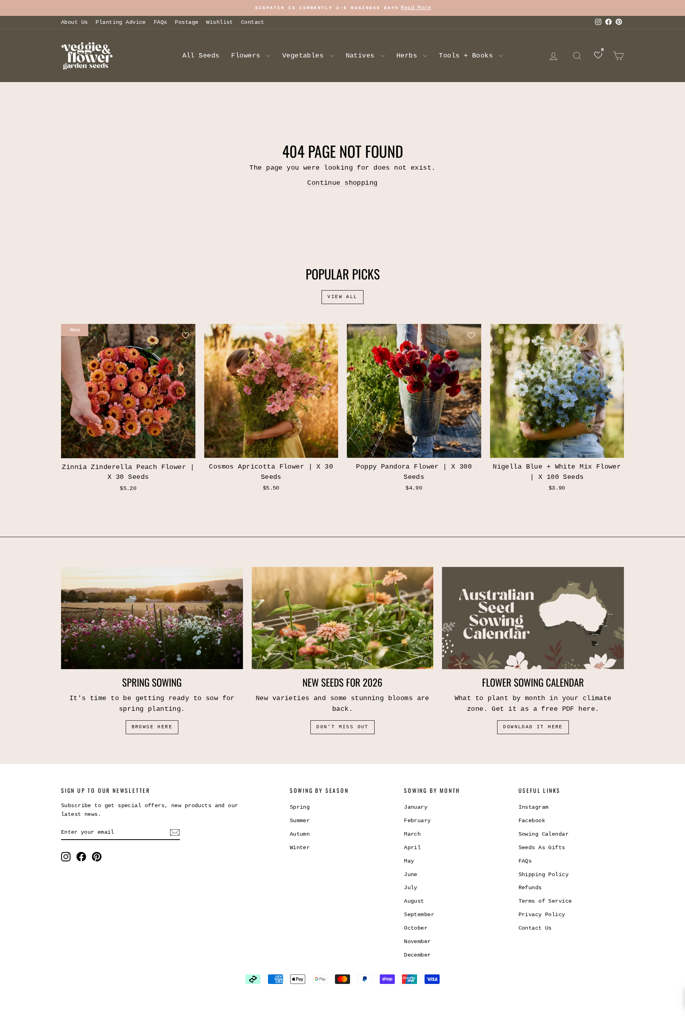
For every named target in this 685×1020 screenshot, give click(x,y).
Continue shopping (342, 183)
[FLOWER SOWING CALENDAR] (533, 618)
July (410, 887)
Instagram (534, 807)
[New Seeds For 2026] (343, 618)
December (417, 955)
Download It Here (533, 727)
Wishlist (219, 22)
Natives (362, 55)
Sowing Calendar (543, 834)
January (415, 807)
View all (342, 297)
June (410, 874)
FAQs (160, 22)
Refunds (530, 887)
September (419, 914)
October (415, 928)
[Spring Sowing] (152, 618)
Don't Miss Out (342, 727)
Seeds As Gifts (542, 847)
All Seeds (201, 55)
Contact (252, 22)
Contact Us (535, 928)
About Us (74, 22)
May (409, 861)
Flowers (247, 55)
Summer (300, 820)
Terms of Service (545, 901)
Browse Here (152, 727)
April (412, 847)
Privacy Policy (542, 914)
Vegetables (305, 55)
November (417, 941)
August (414, 901)
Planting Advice (120, 22)
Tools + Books (468, 55)
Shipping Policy (543, 874)
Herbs (408, 55)
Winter (300, 847)
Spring (300, 807)
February (417, 820)
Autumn (300, 834)
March (412, 834)
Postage (186, 22)
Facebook (532, 820)
